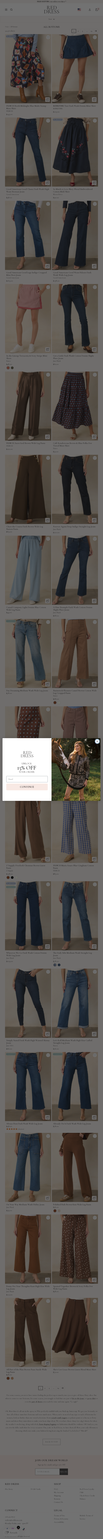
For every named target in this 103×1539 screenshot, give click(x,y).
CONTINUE (27, 787)
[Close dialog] (97, 741)
